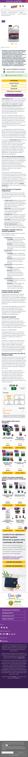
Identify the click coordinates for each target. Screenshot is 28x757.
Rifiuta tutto (20, 752)
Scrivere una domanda (14, 562)
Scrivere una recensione (14, 566)
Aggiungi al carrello (14, 416)
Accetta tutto (7, 752)
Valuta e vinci (5, 47)
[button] (11, 43)
